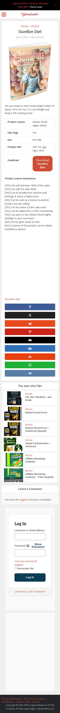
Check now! (36, 6)
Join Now (20, 591)
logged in (24, 499)
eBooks (35, 26)
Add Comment (37, 37)
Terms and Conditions (35, 698)
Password (19, 545)
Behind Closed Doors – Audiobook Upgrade (37, 429)
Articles (25, 26)
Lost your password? (25, 561)
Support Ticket (23, 701)
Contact (36, 701)
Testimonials (8, 701)
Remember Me (25, 568)
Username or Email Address (29, 530)
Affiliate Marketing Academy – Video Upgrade (39, 475)
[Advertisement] (30, 264)
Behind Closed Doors (36, 412)
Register (18, 564)
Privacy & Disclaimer (12, 698)
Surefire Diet (13, 299)
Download (42, 163)
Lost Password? (36, 591)
